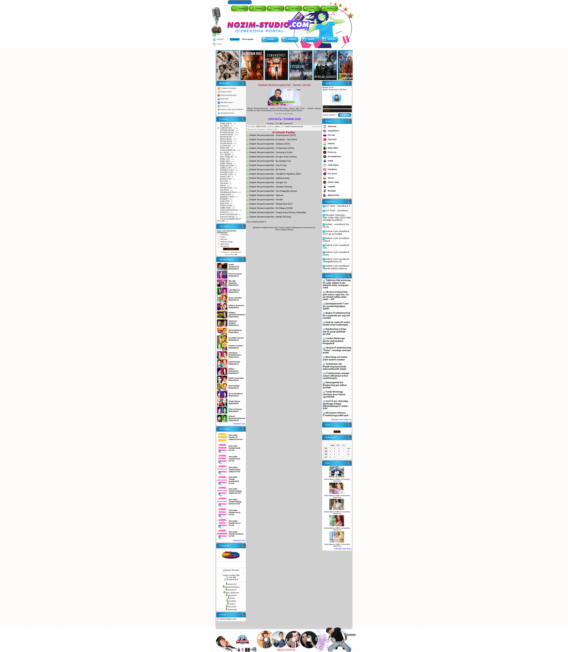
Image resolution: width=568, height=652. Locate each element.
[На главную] (240, 23)
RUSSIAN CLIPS (227, 172)
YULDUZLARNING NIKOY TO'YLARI (229, 220)
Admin (277, 126)
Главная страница (228, 88)
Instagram (292, 39)
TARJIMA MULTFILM (228, 192)
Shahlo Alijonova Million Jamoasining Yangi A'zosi (337, 480)
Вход (235, 39)
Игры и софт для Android (231, 109)
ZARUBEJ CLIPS (227, 170)
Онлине (277, 8)
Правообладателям (227, 619)
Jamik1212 (232, 584)
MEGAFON (224, 246)
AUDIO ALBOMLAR (228, 150)
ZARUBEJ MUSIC (227, 130)
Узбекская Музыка (228, 95)
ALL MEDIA (224, 126)
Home (219, 44)
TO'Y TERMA (225, 155)
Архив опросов (235, 252)
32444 (232, 598)
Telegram (331, 39)
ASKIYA (223, 186)
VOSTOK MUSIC (226, 135)
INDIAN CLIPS (226, 179)
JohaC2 (232, 604)
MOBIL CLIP (225, 159)
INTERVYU (224, 212)
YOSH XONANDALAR (229, 210)
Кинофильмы (226, 102)
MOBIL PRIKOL (226, 163)
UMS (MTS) (224, 244)
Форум (259, 8)
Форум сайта (226, 92)
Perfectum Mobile (226, 242)
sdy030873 (232, 595)
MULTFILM (224, 190)
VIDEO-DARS (225, 195)
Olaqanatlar (232, 610)
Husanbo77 (232, 590)
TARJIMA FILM (226, 188)
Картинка (224, 99)
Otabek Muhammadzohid (294, 126)
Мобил (330, 8)
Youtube (311, 39)
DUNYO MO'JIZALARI (229, 214)
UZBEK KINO (225, 208)
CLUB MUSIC (225, 146)
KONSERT (224, 199)
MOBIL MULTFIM (227, 166)
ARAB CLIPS (225, 177)
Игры (311, 8)
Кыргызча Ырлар (227, 217)
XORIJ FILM (225, 201)
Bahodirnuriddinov (232, 587)
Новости (224, 106)
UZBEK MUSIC (226, 128)
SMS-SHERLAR (226, 157)
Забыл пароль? (329, 115)
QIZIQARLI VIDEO (227, 197)
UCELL (223, 237)
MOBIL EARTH (226, 123)
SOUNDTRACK (226, 143)
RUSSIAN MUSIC (227, 132)
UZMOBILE (224, 235)
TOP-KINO (224, 183)
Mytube (271, 39)
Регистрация (247, 39)
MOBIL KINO (225, 161)
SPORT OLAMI (226, 206)
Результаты (225, 252)
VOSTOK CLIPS (226, 175)
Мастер (295, 8)
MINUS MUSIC (226, 139)
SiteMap (220, 39)
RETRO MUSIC (226, 141)
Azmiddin (232, 601)
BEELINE (223, 239)
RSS (219, 35)
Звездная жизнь (227, 113)
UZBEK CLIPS (225, 168)
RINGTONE (224, 148)
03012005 (232, 607)
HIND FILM (224, 203)
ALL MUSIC (224, 152)
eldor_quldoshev (232, 593)
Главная (241, 8)
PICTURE (224, 181)
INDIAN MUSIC (226, 137)
